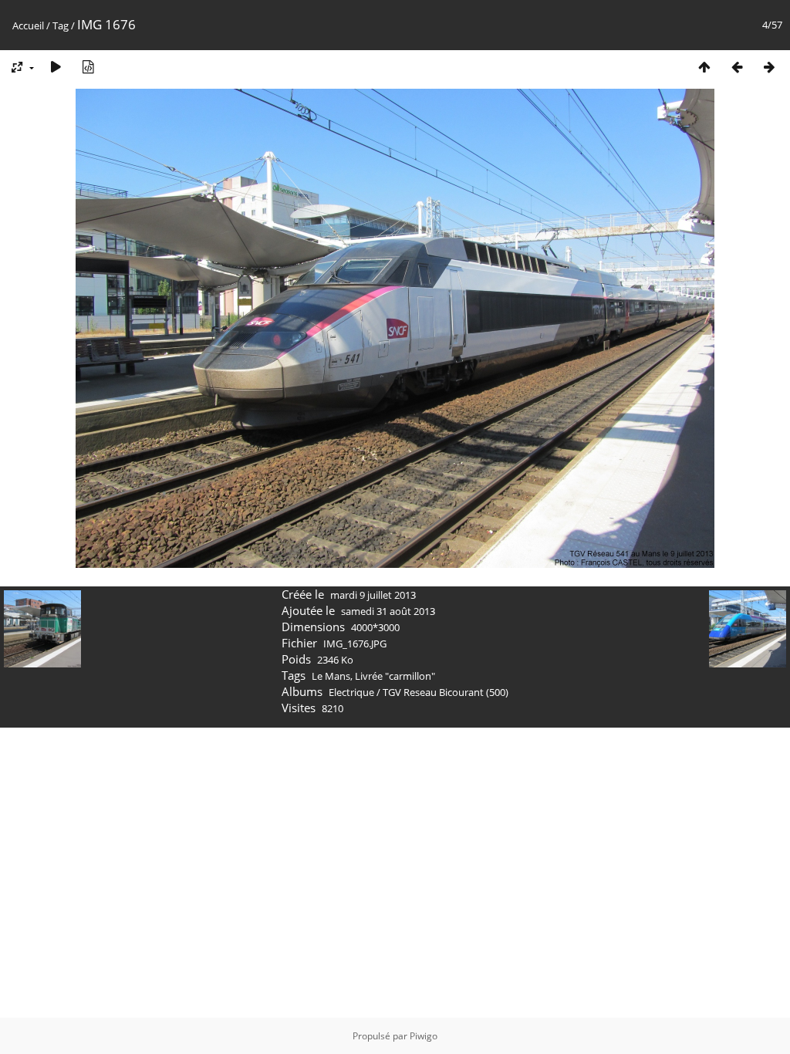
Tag (60, 25)
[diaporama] (55, 67)
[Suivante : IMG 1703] (769, 67)
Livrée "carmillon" (395, 676)
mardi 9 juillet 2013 (373, 595)
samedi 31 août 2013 (388, 611)
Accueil (28, 25)
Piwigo (423, 1035)
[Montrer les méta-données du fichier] (88, 67)
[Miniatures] (704, 67)
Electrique (351, 692)
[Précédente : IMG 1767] (737, 67)
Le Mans (331, 676)
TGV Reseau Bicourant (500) (445, 692)
